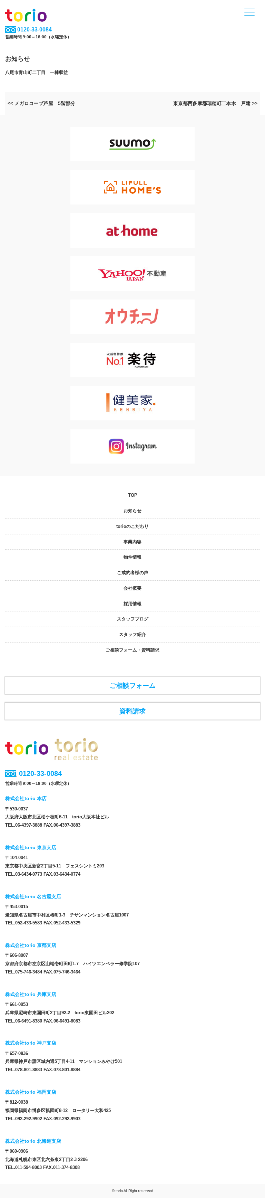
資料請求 (132, 711)
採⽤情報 (132, 603)
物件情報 (132, 557)
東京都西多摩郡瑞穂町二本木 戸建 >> (215, 103)
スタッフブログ (132, 618)
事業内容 (132, 541)
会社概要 (132, 588)
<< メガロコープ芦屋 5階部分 (41, 103)
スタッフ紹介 (132, 634)
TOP (132, 495)
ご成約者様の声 (132, 572)
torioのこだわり (132, 526)
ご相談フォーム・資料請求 (132, 650)
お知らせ (132, 510)
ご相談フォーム (133, 685)
